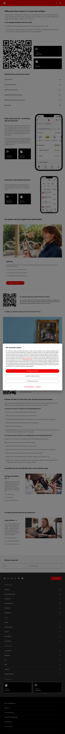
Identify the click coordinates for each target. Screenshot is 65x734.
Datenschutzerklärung (27, 358)
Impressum (38, 386)
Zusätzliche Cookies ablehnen (32, 376)
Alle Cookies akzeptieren (32, 371)
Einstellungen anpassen (32, 381)
